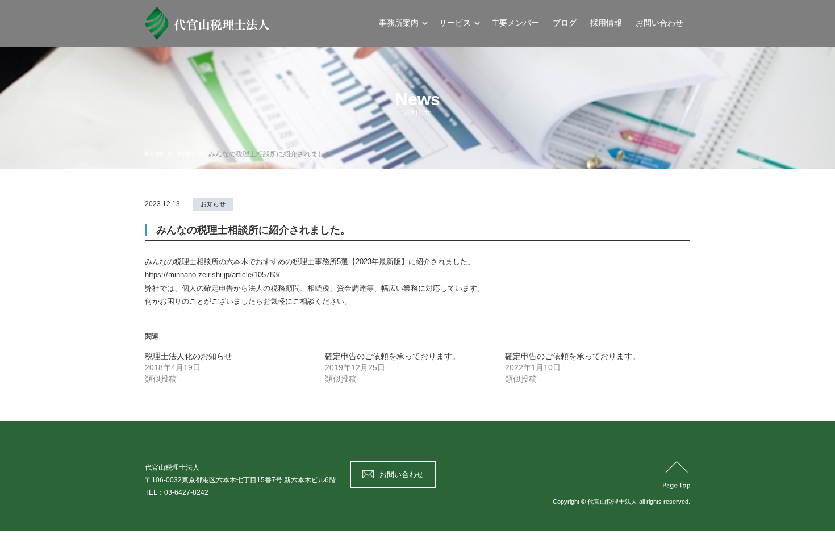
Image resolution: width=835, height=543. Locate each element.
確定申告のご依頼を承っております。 (392, 356)
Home (154, 154)
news (186, 154)
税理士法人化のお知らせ (188, 356)
